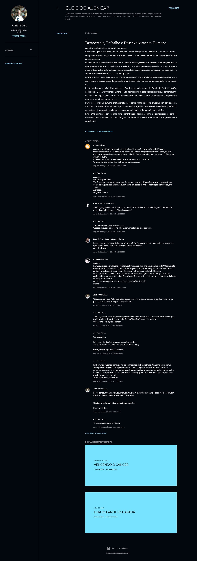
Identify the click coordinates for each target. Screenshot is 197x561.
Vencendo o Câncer (111, 464)
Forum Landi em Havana (114, 512)
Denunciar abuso (13, 63)
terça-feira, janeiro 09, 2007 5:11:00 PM (107, 305)
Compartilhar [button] (62, 33)
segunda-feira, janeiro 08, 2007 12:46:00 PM (109, 166)
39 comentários (111, 469)
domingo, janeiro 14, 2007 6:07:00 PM (107, 412)
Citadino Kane (98, 259)
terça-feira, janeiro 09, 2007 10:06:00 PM (108, 325)
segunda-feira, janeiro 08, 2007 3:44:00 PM (109, 196)
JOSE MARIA (98, 295)
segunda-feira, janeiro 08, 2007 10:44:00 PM (109, 287)
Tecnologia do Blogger (119, 548)
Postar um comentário (96, 433)
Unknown (97, 145)
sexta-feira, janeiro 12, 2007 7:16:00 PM (107, 381)
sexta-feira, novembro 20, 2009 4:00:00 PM (109, 427)
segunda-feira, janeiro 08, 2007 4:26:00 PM (109, 214)
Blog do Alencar (87, 8)
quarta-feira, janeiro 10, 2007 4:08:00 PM (108, 353)
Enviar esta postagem (105, 131)
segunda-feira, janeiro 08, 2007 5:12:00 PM (109, 232)
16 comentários (111, 517)
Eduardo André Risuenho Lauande (105, 239)
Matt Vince (125, 553)
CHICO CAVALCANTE (101, 204)
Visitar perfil (19, 36)
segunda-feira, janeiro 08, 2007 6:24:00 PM (109, 252)
